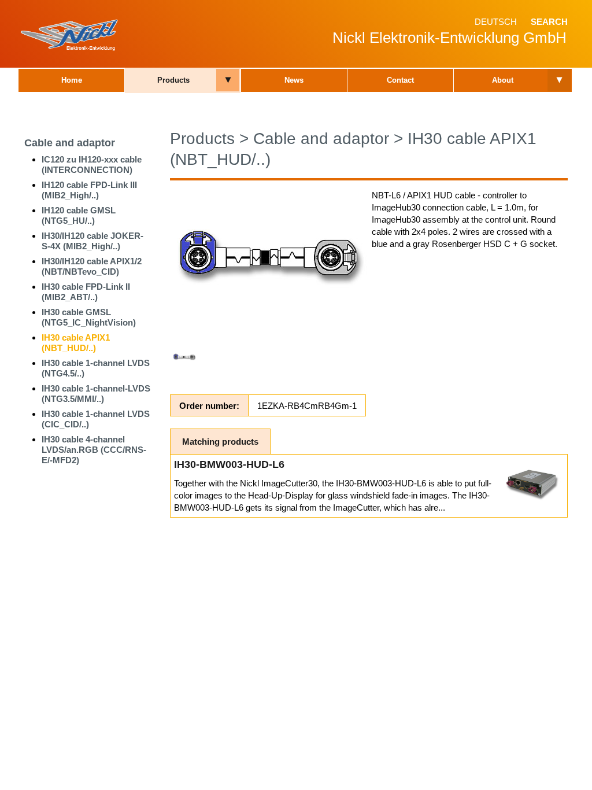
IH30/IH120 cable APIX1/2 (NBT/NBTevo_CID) (92, 266)
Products (173, 80)
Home (71, 80)
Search (549, 22)
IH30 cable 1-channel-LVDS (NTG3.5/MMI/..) (96, 393)
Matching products (220, 441)
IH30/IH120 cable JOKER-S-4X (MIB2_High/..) (92, 241)
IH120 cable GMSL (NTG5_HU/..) (79, 215)
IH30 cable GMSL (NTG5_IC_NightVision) (89, 317)
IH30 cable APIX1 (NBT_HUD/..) (76, 343)
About (502, 80)
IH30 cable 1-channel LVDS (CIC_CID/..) (96, 419)
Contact (400, 80)
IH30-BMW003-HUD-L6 (229, 464)
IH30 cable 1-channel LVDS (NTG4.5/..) (96, 368)
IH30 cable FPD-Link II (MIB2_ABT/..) (86, 292)
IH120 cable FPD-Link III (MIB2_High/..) (89, 190)
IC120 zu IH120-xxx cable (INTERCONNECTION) (92, 164)
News (294, 80)
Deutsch (496, 22)
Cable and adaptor (69, 143)
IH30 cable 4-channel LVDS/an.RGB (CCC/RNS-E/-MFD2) (94, 449)
